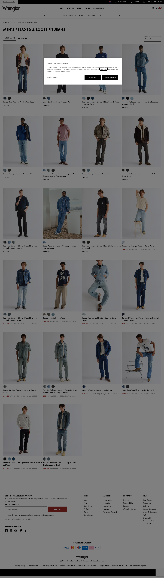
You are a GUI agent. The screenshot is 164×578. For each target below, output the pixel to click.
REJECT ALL (92, 78)
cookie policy (103, 69)
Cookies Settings (52, 77)
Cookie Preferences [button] (52, 71)
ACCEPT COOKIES (110, 78)
